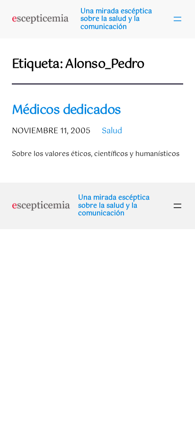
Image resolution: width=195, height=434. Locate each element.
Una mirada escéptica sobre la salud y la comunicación (116, 19)
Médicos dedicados (66, 110)
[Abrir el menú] (177, 19)
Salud (112, 131)
